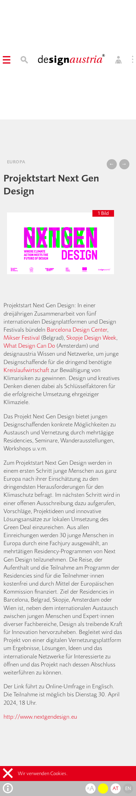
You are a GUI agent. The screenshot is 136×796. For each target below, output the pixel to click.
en (128, 788)
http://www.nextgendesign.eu (40, 716)
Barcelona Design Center (77, 329)
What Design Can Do (29, 345)
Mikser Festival (22, 337)
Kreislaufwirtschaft (26, 370)
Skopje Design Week (91, 337)
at (116, 788)
